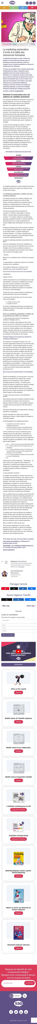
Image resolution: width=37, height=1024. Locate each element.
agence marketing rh (9, 550)
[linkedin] (21, 1012)
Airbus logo (31, 606)
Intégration (14, 7)
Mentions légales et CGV (18, 1020)
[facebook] (11, 1012)
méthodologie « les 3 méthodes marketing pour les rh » (18, 545)
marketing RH (19, 91)
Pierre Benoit (13, 44)
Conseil (4, 7)
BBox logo (5, 606)
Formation (23, 7)
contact (17, 996)
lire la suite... (22, 566)
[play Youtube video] (18, 651)
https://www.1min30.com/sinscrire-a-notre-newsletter (17, 271)
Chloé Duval (15, 573)
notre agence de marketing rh (11, 541)
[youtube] (26, 1012)
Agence (32, 7)
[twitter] (16, 1012)
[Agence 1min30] (12, 2)
